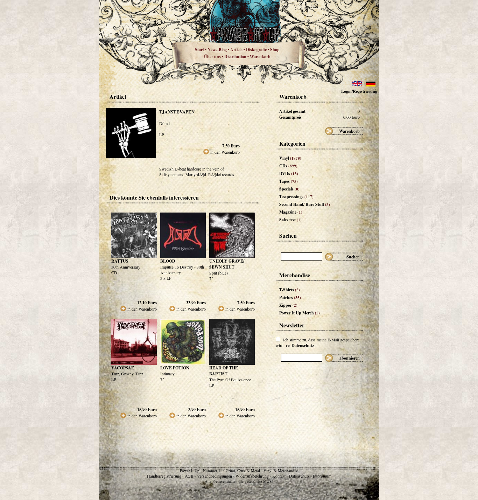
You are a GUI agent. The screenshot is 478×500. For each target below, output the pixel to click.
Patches (290, 297)
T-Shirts (289, 290)
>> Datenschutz (300, 345)
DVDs (288, 173)
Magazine (290, 212)
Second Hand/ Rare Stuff (304, 204)
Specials (289, 189)
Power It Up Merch (299, 313)
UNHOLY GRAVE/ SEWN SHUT (226, 264)
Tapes (288, 181)
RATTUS (119, 261)
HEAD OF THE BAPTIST (223, 371)
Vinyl (290, 158)
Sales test (290, 220)
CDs (288, 166)
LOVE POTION (174, 368)
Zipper (288, 305)
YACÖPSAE (122, 368)
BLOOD (167, 261)
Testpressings (296, 197)
